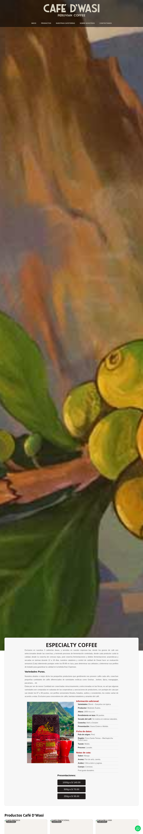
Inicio (33, 23)
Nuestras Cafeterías (65, 23)
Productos (46, 23)
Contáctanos (106, 23)
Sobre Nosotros (87, 23)
